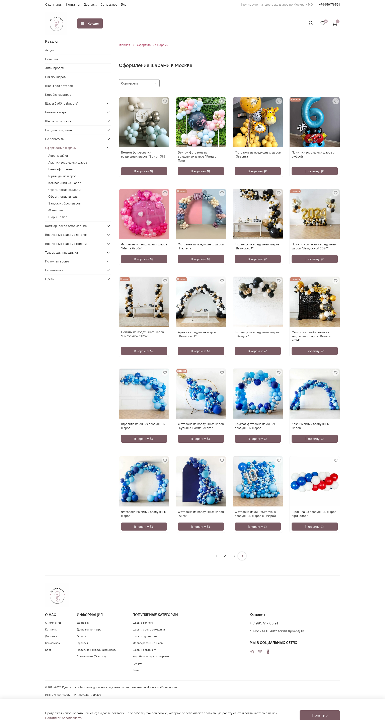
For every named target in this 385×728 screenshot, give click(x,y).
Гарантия (82, 643)
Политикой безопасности (63, 718)
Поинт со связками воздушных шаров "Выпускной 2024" (314, 246)
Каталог (93, 23)
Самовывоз (109, 4)
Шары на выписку (58, 121)
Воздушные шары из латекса (66, 235)
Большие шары (56, 112)
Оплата (81, 636)
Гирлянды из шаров (62, 176)
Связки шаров (55, 77)
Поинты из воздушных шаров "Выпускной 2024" (142, 334)
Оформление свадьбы (64, 190)
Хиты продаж (55, 68)
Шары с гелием (143, 622)
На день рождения (58, 130)
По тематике (54, 270)
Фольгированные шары (148, 643)
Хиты (136, 670)
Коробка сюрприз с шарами (151, 656)
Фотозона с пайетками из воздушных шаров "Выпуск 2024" (311, 336)
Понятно (320, 715)
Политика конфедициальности (97, 650)
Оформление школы (63, 196)
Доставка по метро (89, 629)
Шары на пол (57, 217)
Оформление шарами (61, 148)
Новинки (51, 59)
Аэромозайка (58, 156)
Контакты (73, 4)
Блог (124, 4)
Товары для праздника (61, 252)
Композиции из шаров (64, 183)
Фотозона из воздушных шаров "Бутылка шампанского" (201, 426)
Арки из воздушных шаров (67, 162)
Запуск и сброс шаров (64, 203)
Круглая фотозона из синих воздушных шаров (255, 426)
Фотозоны (55, 210)
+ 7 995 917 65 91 (264, 623)
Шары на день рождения (149, 629)
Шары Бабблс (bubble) (61, 103)
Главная (124, 45)
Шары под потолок (59, 86)
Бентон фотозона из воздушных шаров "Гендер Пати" (197, 156)
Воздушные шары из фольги (66, 244)
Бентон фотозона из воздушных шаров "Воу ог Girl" (143, 154)
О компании (54, 4)
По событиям (54, 139)
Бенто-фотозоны (60, 169)
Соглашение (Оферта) (91, 656)
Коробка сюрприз (58, 95)
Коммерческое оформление (66, 226)
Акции (49, 50)
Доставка (90, 4)
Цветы (50, 279)
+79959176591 (329, 4)
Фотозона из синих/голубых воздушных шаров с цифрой (256, 514)
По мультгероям (57, 261)
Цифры (137, 663)
